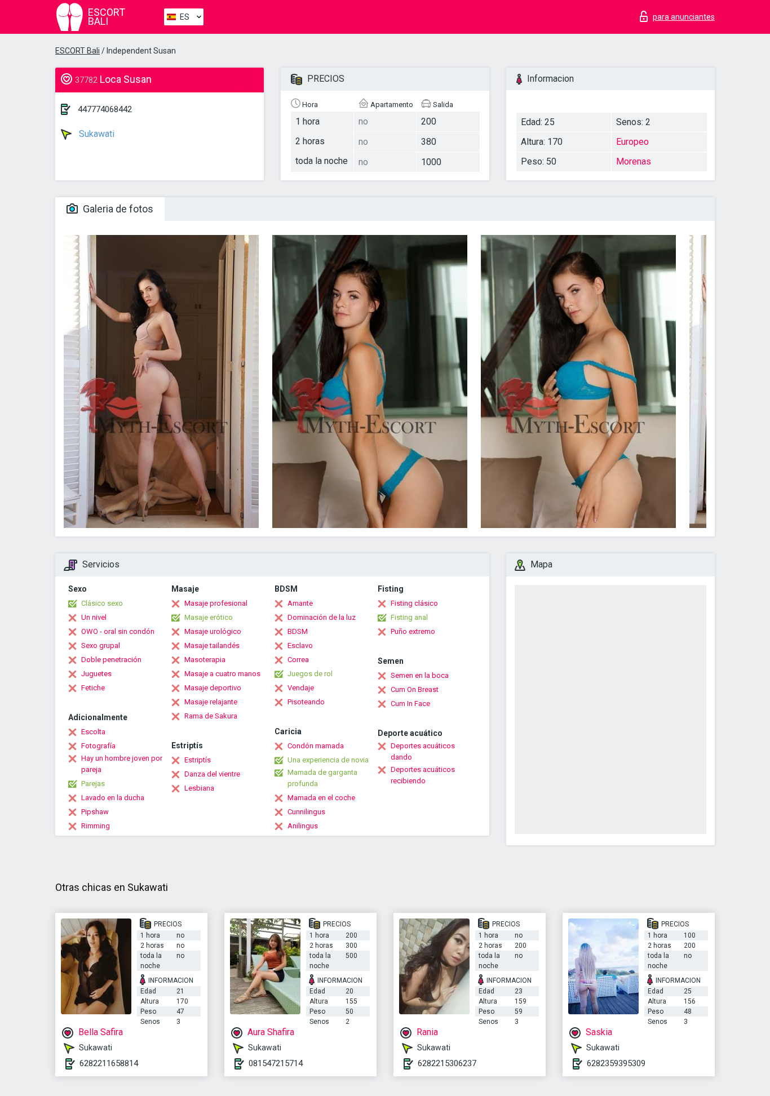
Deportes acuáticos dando (423, 751)
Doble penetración (111, 659)
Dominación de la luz (321, 617)
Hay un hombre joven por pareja (121, 764)
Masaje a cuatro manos (222, 673)
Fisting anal (409, 617)
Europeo (632, 141)
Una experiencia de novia (328, 760)
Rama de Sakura (210, 716)
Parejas (93, 783)
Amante (300, 603)
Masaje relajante (210, 702)
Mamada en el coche (321, 797)
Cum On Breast (415, 689)
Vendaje (300, 688)
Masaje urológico (212, 631)
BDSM (297, 631)
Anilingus (302, 826)
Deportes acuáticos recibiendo (423, 775)
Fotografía (98, 746)
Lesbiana (199, 788)
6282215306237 (447, 1063)
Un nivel (94, 617)
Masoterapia (204, 659)
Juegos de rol (310, 673)
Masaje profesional (215, 603)
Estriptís (197, 760)
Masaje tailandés (212, 645)
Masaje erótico (208, 617)
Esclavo (300, 645)
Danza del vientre (212, 774)
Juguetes (96, 673)
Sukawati (95, 133)
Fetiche (93, 688)
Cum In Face (410, 703)
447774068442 (105, 109)
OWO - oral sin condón (117, 631)
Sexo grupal (100, 645)
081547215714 (276, 1063)
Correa (298, 659)
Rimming (95, 826)
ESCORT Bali (77, 50)
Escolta (93, 731)
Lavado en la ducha (112, 797)
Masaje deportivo (212, 688)
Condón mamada (315, 746)
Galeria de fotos (117, 209)
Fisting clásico (414, 603)
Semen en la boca (420, 675)
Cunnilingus (306, 811)
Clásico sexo (102, 603)
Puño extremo (413, 631)
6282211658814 (108, 1063)
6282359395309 (616, 1063)
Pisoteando (306, 702)
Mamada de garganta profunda (322, 778)
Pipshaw (95, 811)
